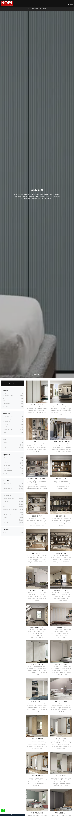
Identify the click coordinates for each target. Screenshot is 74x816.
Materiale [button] (6, 413)
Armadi (44, 9)
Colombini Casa (8, 395)
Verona (5, 520)
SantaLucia (6, 403)
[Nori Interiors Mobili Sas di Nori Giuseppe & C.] (7, 3)
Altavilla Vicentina (8, 498)
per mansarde (7, 471)
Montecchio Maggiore (10, 509)
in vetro (5, 432)
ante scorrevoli (7, 488)
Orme (4, 398)
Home (29, 9)
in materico (6, 427)
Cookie (8, 815)
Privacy (3, 815)
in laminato (6, 421)
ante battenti (7, 486)
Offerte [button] (6, 530)
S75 (4, 401)
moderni (5, 447)
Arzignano (6, 501)
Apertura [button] (6, 481)
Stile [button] (4, 439)
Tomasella (6, 406)
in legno (5, 424)
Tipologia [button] (6, 455)
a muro (5, 457)
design (5, 445)
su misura (6, 473)
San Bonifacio (7, 514)
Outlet (4, 532)
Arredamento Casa (36, 9)
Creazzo (5, 504)
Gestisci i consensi (19, 815)
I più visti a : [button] (7, 496)
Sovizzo (5, 517)
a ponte (5, 460)
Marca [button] (5, 390)
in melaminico (7, 429)
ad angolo (6, 463)
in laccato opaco (8, 419)
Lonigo (5, 506)
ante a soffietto (7, 483)
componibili (6, 468)
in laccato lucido (8, 416)
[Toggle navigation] (71, 4)
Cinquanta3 (6, 393)
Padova (5, 512)
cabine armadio (8, 465)
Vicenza (5, 522)
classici (5, 442)
